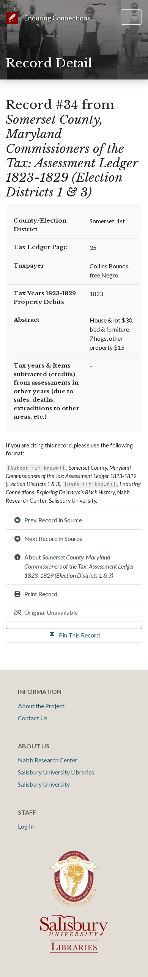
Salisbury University (44, 784)
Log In (26, 826)
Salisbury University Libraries (56, 772)
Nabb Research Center (47, 760)
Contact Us (32, 717)
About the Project (41, 705)
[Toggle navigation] (131, 17)
